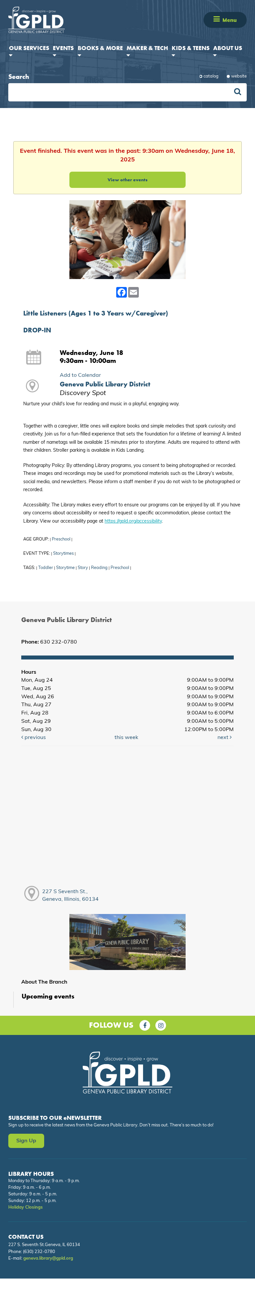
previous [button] (34, 737)
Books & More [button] (100, 48)
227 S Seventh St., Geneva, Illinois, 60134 (70, 895)
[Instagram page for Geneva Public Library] (160, 1025)
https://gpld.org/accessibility (133, 521)
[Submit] (237, 92)
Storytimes (63, 553)
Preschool (61, 539)
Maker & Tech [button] (147, 48)
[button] (216, 20)
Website (239, 76)
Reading (99, 568)
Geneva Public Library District (105, 384)
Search (18, 77)
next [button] (223, 737)
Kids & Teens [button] (191, 48)
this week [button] (126, 737)
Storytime (65, 568)
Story (83, 568)
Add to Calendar (80, 375)
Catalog (211, 76)
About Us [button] (227, 48)
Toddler (45, 568)
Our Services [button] (29, 48)
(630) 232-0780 (39, 1252)
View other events (127, 180)
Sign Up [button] (26, 1141)
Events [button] (63, 48)
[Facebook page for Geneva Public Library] (144, 1025)
